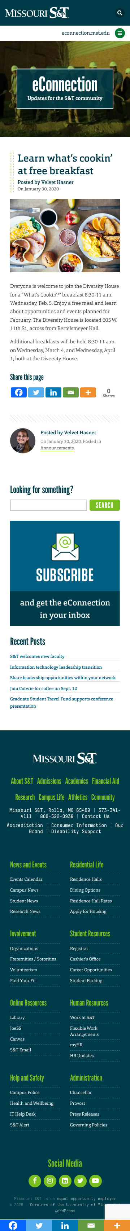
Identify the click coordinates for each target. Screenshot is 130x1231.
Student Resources (90, 933)
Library (17, 1017)
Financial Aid (105, 781)
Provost (77, 1103)
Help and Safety (27, 1078)
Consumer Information (79, 825)
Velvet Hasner (57, 182)
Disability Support (76, 832)
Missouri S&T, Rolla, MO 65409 (49, 810)
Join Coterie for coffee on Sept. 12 (43, 688)
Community (103, 797)
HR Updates (82, 1056)
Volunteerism (23, 970)
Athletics (77, 797)
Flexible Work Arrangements (84, 1031)
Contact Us (95, 816)
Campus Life (52, 797)
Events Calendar (26, 879)
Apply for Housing (88, 911)
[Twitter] (36, 392)
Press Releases (84, 1114)
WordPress (65, 1211)
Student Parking (86, 981)
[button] (120, 13)
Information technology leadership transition (56, 667)
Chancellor (81, 1092)
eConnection (65, 84)
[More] (88, 392)
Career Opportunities (91, 970)
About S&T (22, 781)
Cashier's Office (85, 959)
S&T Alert (19, 1125)
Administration (86, 1078)
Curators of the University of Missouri (73, 1205)
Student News (24, 901)
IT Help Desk (23, 1114)
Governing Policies (88, 1125)
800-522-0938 (56, 816)
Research (25, 797)
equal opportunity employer (86, 1199)
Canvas (17, 1039)
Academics (76, 781)
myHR (76, 1045)
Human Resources (89, 1003)
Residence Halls (86, 879)
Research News (25, 911)
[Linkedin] (53, 392)
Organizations (24, 948)
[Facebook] (19, 392)
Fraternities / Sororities (33, 959)
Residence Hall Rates (91, 901)
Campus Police (25, 1092)
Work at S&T (82, 1017)
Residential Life (87, 865)
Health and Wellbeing (31, 1103)
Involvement (23, 933)
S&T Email (20, 1050)
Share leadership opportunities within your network (63, 678)
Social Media (65, 1163)
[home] (50, 13)
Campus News (24, 890)
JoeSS (15, 1028)
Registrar (79, 948)
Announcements (57, 448)
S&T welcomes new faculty (37, 656)
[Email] (71, 392)
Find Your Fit (23, 981)
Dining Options (85, 890)
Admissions (49, 781)
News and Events (28, 865)
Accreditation (24, 825)
